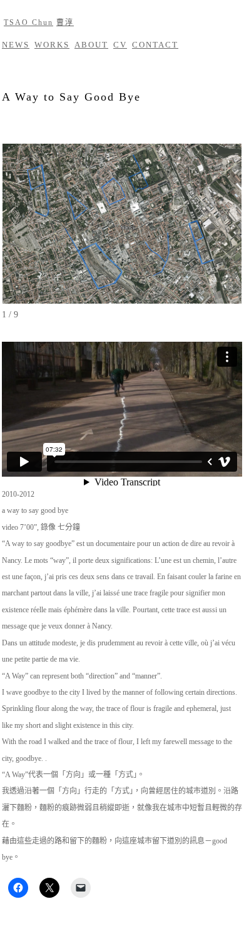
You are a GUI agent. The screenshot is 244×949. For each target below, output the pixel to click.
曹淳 (65, 22)
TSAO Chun (28, 22)
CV (120, 44)
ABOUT (91, 44)
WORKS (51, 44)
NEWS (15, 44)
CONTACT (155, 44)
